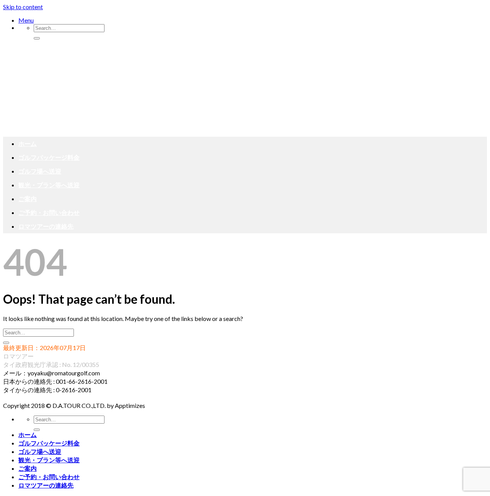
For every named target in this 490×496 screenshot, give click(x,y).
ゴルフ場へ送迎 (39, 171)
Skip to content (23, 6)
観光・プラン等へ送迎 (49, 184)
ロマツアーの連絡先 (46, 226)
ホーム (27, 143)
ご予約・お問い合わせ (49, 212)
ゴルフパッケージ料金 (49, 157)
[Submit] (37, 38)
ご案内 (27, 198)
